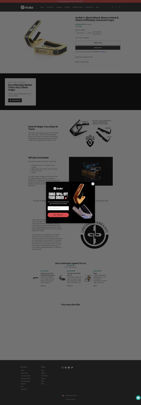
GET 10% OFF (58, 215)
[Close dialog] (92, 183)
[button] (138, 397)
